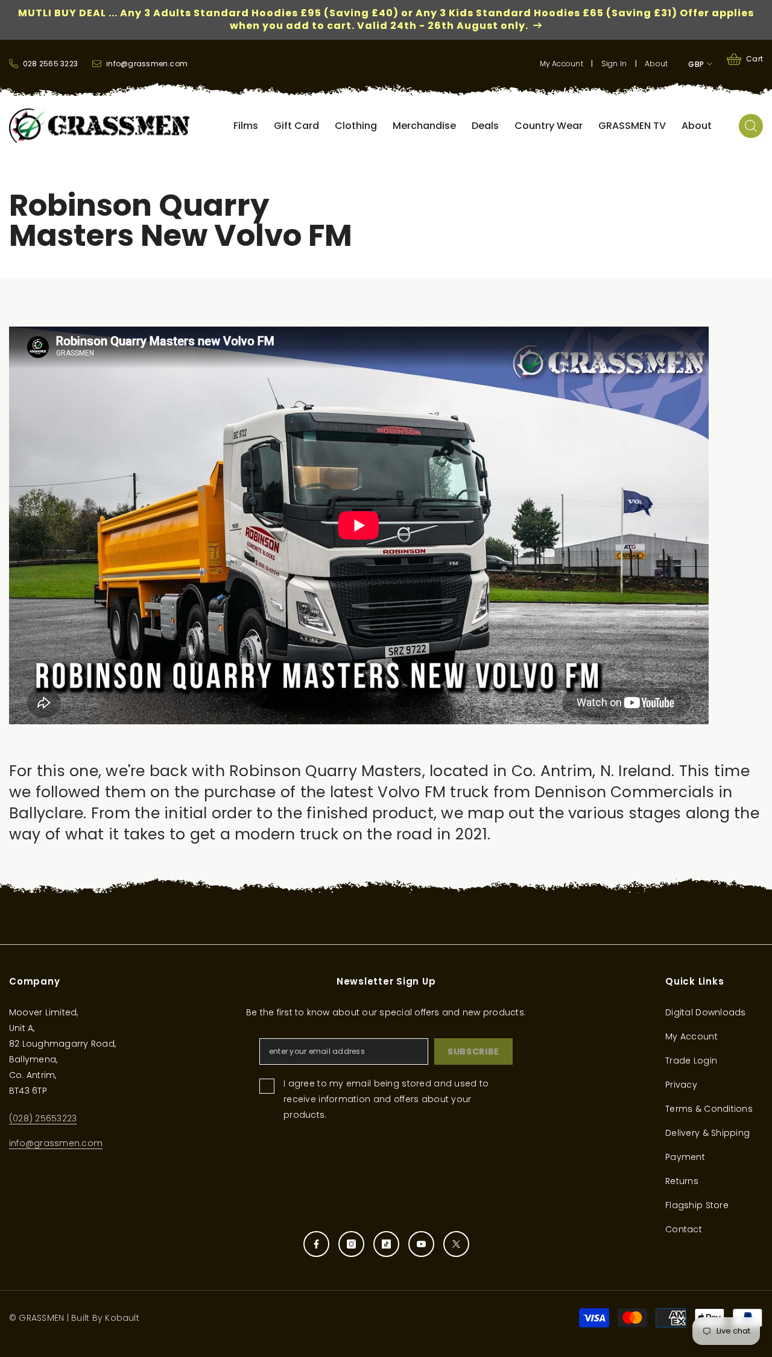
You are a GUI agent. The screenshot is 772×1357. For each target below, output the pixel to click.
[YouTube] (421, 1244)
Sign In (614, 63)
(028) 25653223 (43, 1118)
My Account (561, 63)
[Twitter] (456, 1244)
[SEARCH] (751, 126)
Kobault (122, 1318)
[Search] (751, 126)
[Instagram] (351, 1244)
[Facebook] (316, 1244)
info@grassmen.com (56, 1143)
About (656, 63)
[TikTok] (386, 1244)
